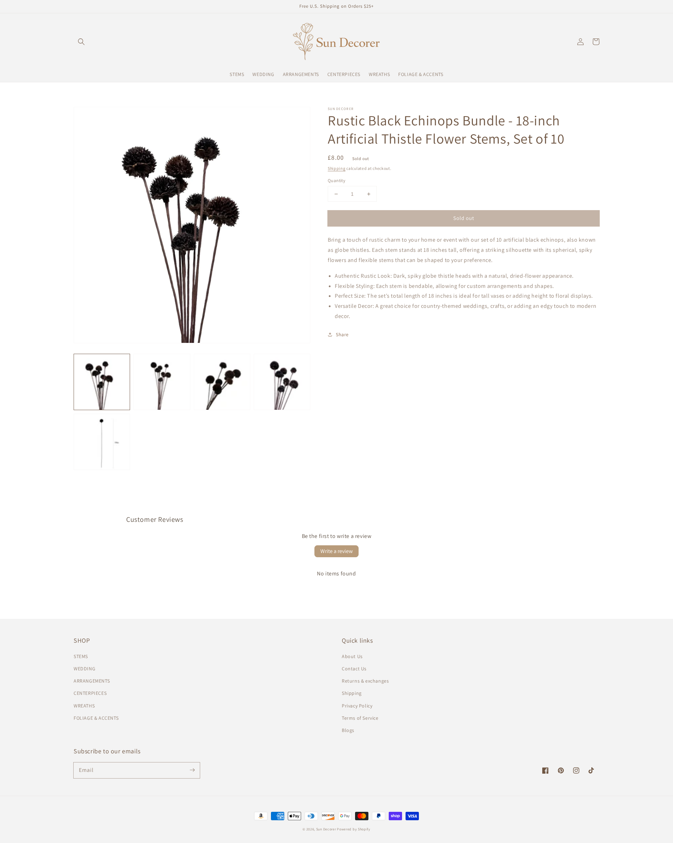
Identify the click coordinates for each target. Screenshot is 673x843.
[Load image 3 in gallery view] (222, 382)
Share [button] (342, 334)
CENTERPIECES (90, 693)
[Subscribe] (192, 770)
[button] (81, 41)
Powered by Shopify (354, 829)
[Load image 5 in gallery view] (102, 442)
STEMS (81, 656)
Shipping (337, 168)
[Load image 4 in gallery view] (282, 382)
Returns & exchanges (365, 681)
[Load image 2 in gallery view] (162, 382)
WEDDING (84, 668)
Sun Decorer (326, 829)
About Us (352, 656)
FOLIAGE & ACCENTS (96, 718)
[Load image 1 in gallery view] (102, 382)
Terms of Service (360, 718)
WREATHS (84, 706)
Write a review (336, 551)
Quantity (336, 181)
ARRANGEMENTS (92, 681)
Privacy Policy (357, 706)
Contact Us (354, 668)
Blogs (348, 730)
